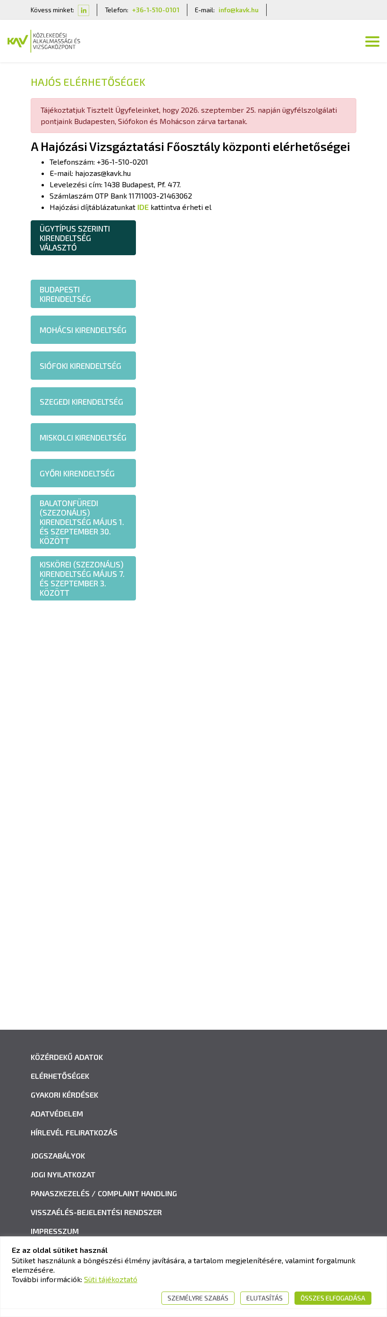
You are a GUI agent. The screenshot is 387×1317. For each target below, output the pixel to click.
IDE (143, 206)
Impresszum (55, 1230)
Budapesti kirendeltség (65, 293)
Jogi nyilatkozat (63, 1174)
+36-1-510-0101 (155, 10)
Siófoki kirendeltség (80, 365)
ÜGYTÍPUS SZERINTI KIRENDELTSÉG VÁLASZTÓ (75, 238)
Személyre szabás (198, 1298)
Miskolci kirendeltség (83, 437)
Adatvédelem (57, 1113)
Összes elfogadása (333, 1298)
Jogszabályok (58, 1155)
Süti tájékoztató (110, 1279)
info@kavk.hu (239, 10)
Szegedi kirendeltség (81, 401)
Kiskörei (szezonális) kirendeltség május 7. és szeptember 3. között (82, 578)
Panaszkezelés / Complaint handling (104, 1193)
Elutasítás (264, 1298)
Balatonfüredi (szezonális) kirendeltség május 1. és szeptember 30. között (82, 521)
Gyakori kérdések (64, 1094)
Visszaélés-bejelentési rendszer (96, 1212)
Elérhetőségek (60, 1075)
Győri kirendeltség (78, 473)
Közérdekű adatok (67, 1056)
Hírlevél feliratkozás (74, 1132)
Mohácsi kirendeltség (83, 329)
